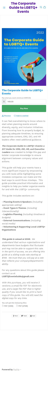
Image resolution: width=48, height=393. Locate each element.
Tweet (25, 316)
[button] (20, 370)
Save (33, 316)
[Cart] (45, 7)
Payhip (16, 369)
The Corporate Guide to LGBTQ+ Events (23, 7)
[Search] (41, 7)
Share (16, 316)
